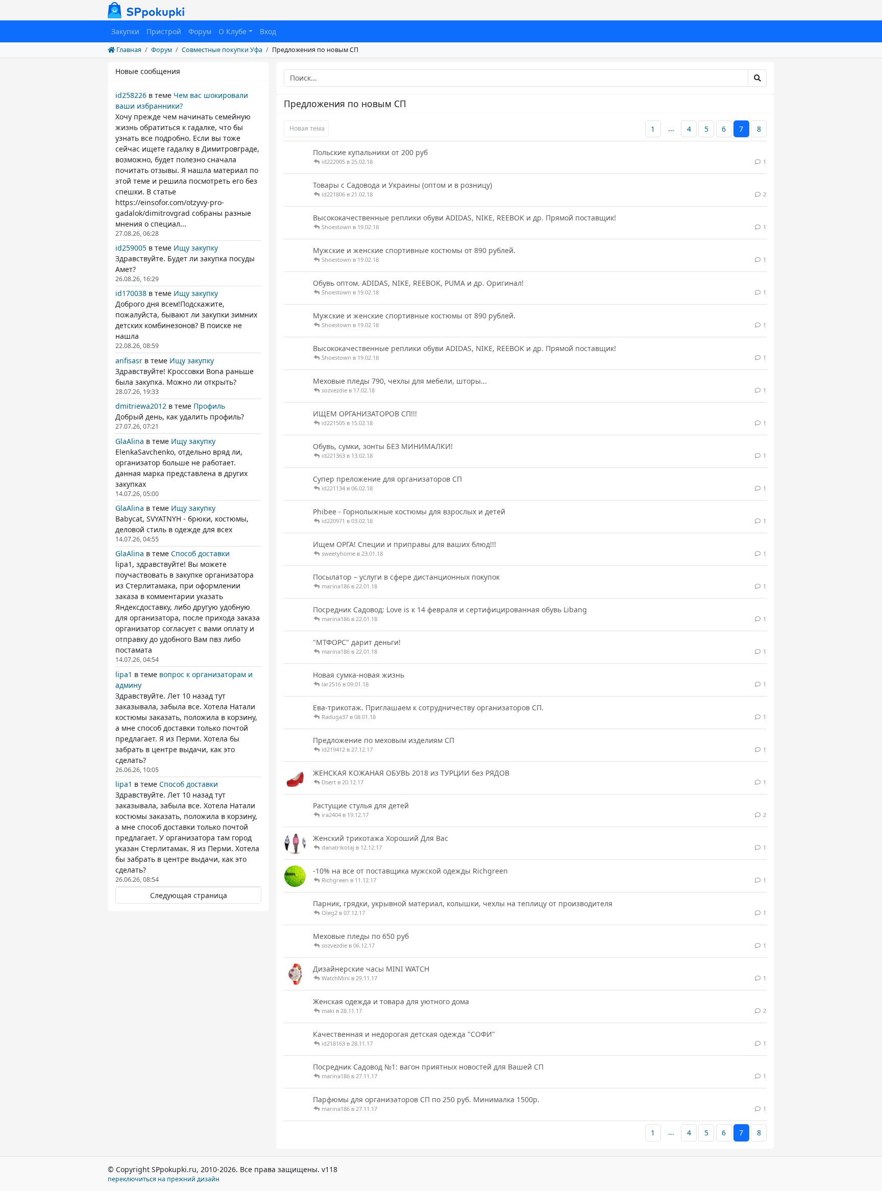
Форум (199, 31)
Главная (128, 49)
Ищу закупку (196, 248)
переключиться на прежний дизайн (163, 1179)
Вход (268, 31)
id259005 (130, 248)
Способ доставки (200, 553)
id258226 (130, 95)
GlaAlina (129, 441)
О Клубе (232, 31)
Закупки (125, 31)
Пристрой (163, 31)
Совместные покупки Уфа (222, 49)
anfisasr (128, 360)
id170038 (130, 293)
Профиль (209, 406)
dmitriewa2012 (140, 406)
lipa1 (123, 674)
